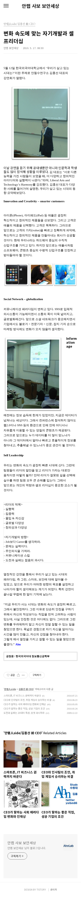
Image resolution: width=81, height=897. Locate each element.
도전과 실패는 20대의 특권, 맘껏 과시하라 (24, 712)
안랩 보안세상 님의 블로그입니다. (26, 848)
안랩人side (10, 689)
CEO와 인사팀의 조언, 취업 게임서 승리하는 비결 (27, 699)
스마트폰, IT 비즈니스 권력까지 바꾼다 (22, 695)
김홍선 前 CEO (26, 689)
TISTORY (41, 889)
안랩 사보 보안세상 (40, 6)
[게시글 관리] (23, 675)
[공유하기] (18, 675)
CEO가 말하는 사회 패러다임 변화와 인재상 (25, 704)
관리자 (53, 889)
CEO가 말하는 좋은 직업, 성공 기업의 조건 (24, 708)
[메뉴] (6, 6)
